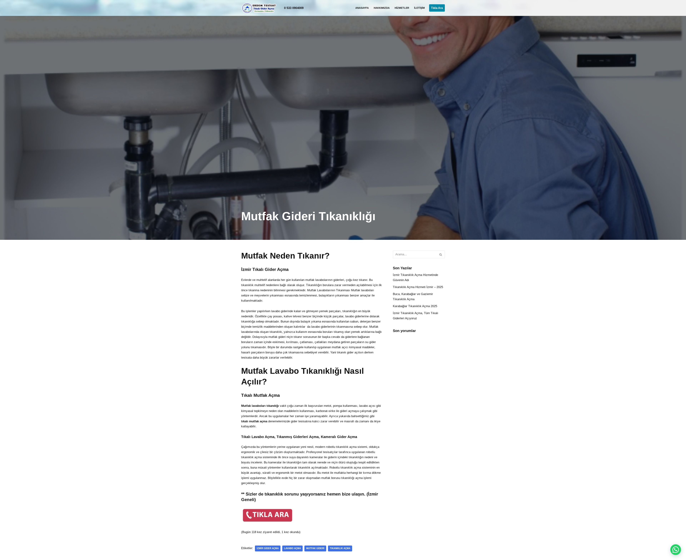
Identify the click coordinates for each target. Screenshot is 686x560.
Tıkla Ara (437, 7)
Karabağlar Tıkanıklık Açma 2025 (415, 306)
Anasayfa (362, 8)
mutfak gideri (315, 548)
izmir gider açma (268, 548)
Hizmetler (402, 8)
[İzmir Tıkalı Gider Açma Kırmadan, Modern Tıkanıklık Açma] (260, 8)
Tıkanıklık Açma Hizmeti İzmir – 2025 (418, 287)
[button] (675, 549)
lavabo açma (292, 548)
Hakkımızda (382, 8)
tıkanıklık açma (340, 548)
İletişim (419, 8)
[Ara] (441, 254)
